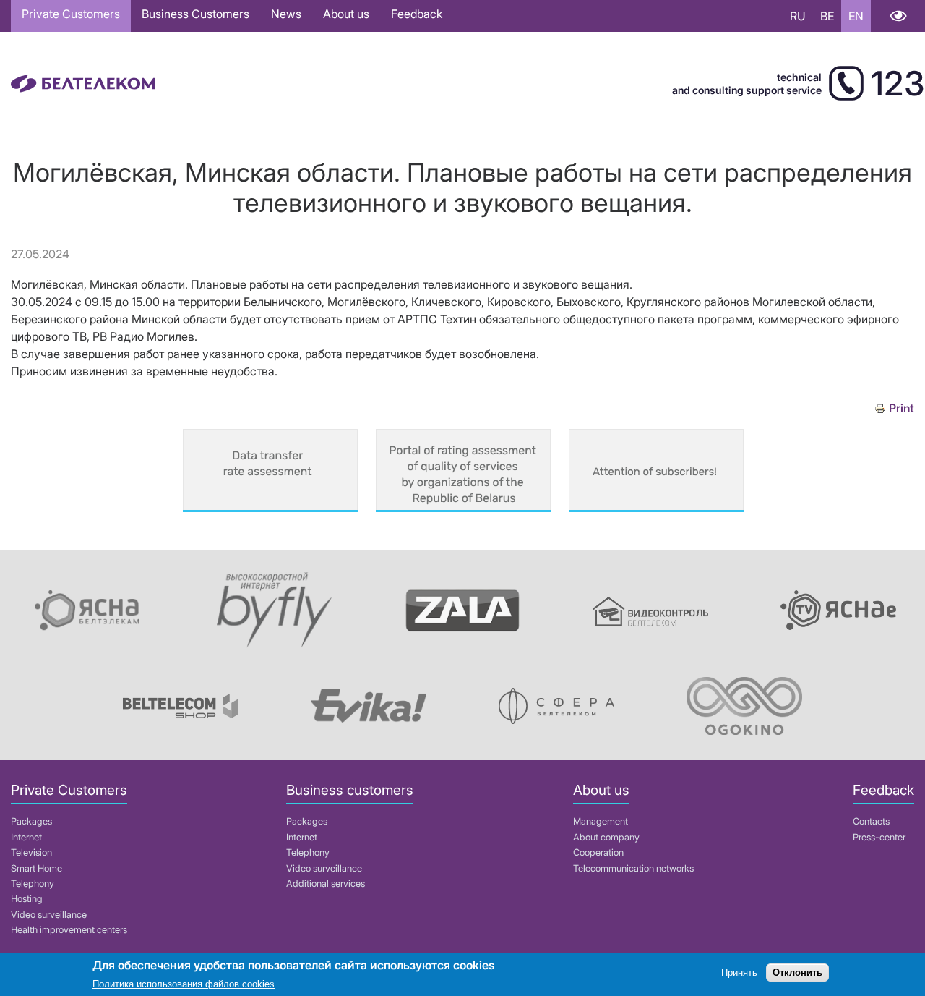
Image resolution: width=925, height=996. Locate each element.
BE (827, 16)
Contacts (871, 821)
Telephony (32, 883)
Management (600, 821)
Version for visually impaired (898, 16)
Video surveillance (49, 914)
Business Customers (195, 14)
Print (901, 408)
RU (798, 16)
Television (31, 852)
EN (856, 16)
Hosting (27, 898)
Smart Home (36, 868)
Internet (26, 837)
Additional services (325, 883)
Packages (31, 821)
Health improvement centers (69, 929)
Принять (739, 972)
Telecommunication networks (633, 868)
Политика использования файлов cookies (183, 984)
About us (346, 14)
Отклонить (797, 972)
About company (606, 837)
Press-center (879, 837)
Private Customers (71, 14)
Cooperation (598, 852)
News (286, 14)
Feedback (416, 14)
